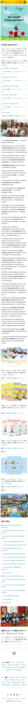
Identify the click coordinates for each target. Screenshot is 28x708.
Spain (23, 682)
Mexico (9, 682)
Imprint (13, 698)
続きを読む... (18, 670)
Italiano (8, 667)
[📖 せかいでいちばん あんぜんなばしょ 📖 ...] (14, 366)
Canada (23, 677)
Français (23, 665)
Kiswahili (14, 667)
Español (16, 665)
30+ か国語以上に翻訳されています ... (13, 413)
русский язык (9, 670)
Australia (11, 677)
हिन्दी (3, 667)
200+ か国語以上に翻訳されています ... (15, 115)
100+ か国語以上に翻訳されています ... (13, 448)
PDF (3, 451)
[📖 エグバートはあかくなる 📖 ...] (14, 436)
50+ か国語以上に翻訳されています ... (13, 378)
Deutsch (4, 665)
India (17, 679)
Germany (12, 679)
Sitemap (23, 698)
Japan (3, 682)
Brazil (17, 677)
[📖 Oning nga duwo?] (14, 40)
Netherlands (16, 682)
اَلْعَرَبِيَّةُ (18, 662)
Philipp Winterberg (17, 701)
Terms (3, 698)
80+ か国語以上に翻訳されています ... (13, 486)
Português (22, 667)
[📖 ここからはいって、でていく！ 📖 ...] (14, 475)
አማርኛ (13, 662)
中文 (23, 662)
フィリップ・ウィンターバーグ (11, 2)
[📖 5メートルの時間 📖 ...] (14, 401)
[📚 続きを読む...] (14, 517)
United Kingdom (5, 684)
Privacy (8, 698)
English (10, 665)
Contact (18, 698)
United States (16, 684)
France (6, 679)
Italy (22, 679)
